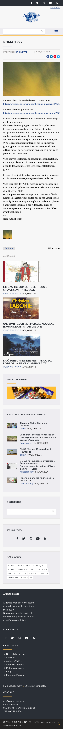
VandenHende (12, 293)
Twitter (58, 56)
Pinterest (54, 56)
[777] (7, 234)
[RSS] (57, 3)
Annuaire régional (15, 664)
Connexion (55, 8)
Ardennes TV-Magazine (18, 570)
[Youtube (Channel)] (50, 3)
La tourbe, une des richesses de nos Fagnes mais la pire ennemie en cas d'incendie (38, 437)
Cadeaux (44, 574)
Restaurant (13, 578)
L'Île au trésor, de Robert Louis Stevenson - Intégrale (25, 288)
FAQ (8, 671)
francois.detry (27, 443)
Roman (9, 248)
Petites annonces (15, 668)
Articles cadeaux (39, 570)
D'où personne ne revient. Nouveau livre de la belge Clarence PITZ (27, 362)
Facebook (47, 56)
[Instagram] (43, 3)
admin (23, 428)
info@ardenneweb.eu (14, 701)
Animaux (30, 566)
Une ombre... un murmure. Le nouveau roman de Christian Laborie (28, 325)
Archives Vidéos (14, 661)
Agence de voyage (16, 566)
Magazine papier (31, 393)
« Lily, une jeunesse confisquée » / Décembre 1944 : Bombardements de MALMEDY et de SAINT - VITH (38, 465)
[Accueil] (31, 22)
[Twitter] (37, 3)
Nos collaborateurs (15, 654)
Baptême (12, 574)
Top (57, 724)
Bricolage (33, 574)
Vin (31, 578)
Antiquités (41, 566)
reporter (21, 52)
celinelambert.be (13, 725)
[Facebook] (31, 3)
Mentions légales (15, 675)
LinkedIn (51, 56)
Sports (24, 578)
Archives (10, 657)
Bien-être (22, 574)
